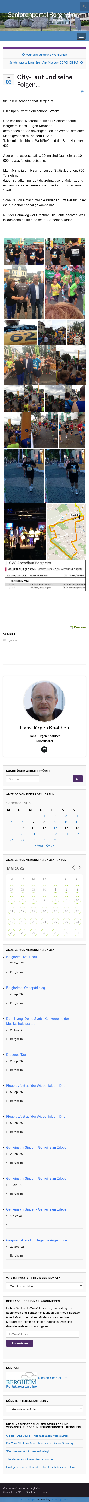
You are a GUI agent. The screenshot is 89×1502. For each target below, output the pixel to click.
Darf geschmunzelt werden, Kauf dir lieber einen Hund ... (43, 1467)
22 (44, 834)
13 (33, 911)
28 (33, 840)
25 (77, 834)
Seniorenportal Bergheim (41, 14)
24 (66, 834)
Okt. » (50, 845)
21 (33, 834)
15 (55, 911)
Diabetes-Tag (16, 1054)
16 (55, 828)
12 (11, 828)
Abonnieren (19, 1343)
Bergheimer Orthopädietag (25, 988)
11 (77, 822)
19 (22, 922)
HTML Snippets (29, 1499)
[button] (13, 251)
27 (22, 840)
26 (11, 840)
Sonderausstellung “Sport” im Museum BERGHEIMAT (44, 62)
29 (44, 840)
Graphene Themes (36, 1492)
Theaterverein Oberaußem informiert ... (32, 1459)
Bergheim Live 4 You (21, 957)
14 (44, 911)
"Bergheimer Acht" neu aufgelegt (27, 1451)
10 (66, 822)
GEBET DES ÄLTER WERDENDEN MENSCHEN (37, 1435)
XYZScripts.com (60, 1499)
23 (55, 834)
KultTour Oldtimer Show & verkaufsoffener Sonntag (39, 1443)
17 (77, 911)
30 (55, 840)
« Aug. (39, 845)
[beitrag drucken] (82, 91)
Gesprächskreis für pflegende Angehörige (36, 1240)
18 (11, 922)
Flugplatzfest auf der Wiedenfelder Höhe (35, 1085)
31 (77, 933)
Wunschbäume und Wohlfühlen (46, 54)
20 (22, 834)
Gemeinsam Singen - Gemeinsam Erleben (37, 1147)
